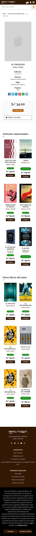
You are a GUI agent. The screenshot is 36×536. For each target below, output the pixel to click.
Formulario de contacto (18, 459)
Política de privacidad (18, 479)
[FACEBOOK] (11, 443)
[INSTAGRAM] (18, 443)
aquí (31, 523)
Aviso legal (18, 473)
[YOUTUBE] (21, 443)
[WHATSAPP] (24, 443)
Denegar (11, 531)
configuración (22, 525)
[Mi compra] (28, 2)
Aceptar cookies (25, 531)
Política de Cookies (18, 483)
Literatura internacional (16, 13)
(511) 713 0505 (18, 453)
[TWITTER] (14, 443)
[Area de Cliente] (30, 2)
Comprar (10, 175)
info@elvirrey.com (18, 456)
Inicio (4, 13)
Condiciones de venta (18, 476)
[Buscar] (33, 7)
